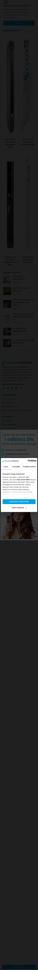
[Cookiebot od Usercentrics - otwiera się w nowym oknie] (28, 461)
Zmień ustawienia (18, 508)
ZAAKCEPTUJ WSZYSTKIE (19, 502)
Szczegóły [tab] (16, 466)
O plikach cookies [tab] (29, 466)
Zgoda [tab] (6, 466)
